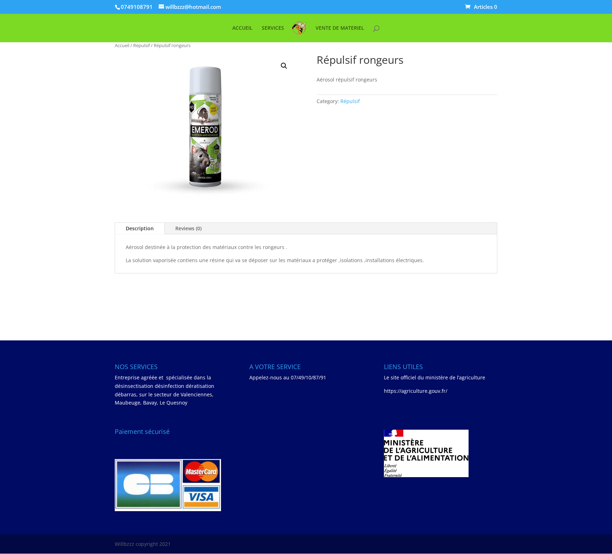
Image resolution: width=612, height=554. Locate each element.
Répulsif (141, 45)
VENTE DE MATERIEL (340, 28)
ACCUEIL (242, 28)
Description (140, 228)
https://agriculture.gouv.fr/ (415, 391)
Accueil (122, 45)
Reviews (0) (188, 228)
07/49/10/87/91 (308, 377)
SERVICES (273, 28)
